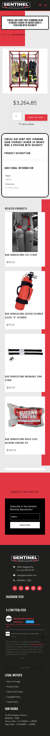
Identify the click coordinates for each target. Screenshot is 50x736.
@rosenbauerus (37, 644)
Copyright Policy (14, 696)
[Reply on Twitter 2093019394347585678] (7, 658)
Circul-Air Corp (7, 43)
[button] (26, 124)
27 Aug (13, 637)
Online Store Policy (15, 691)
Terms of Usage (13, 681)
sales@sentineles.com (26, 575)
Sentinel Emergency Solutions (25, 633)
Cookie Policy (12, 701)
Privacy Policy (13, 686)
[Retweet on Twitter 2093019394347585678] (11, 658)
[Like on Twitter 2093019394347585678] (16, 658)
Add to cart (36, 117)
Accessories (18, 34)
